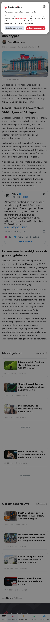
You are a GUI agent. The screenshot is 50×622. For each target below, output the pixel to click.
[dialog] (25, 18)
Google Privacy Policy (22, 18)
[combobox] (44, 6)
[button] (14, 28)
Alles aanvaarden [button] (35, 28)
